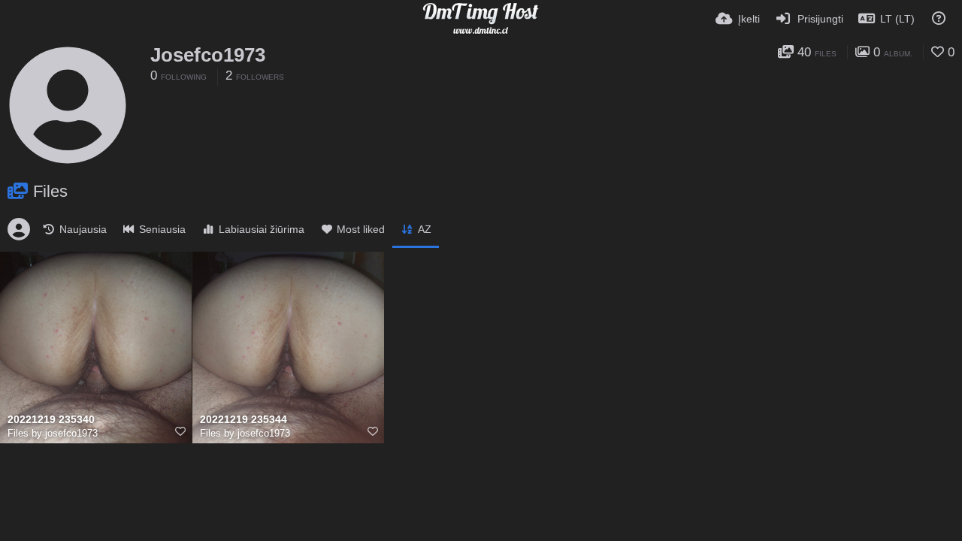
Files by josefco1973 (53, 433)
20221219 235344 (243, 419)
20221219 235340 (51, 419)
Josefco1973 (207, 55)
